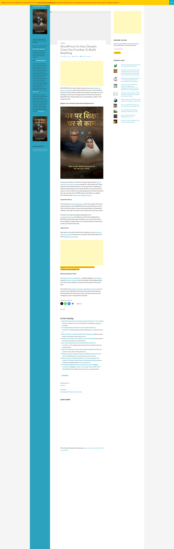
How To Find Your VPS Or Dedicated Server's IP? (128, 116)
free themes (98, 278)
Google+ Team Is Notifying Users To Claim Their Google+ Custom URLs (131, 100)
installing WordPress (76, 204)
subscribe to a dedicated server (82, 195)
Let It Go (64, 384)
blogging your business (71, 236)
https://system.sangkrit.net (39, 49)
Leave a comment (86, 56)
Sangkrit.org (41, 111)
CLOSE (171, 2)
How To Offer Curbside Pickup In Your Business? (77, 334)
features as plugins (72, 280)
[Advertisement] (81, 73)
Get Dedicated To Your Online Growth (71, 391)
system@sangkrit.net (66, 217)
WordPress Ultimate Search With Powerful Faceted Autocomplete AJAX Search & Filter (130, 94)
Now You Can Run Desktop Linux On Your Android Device (130, 121)
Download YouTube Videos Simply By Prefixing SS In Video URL (130, 65)
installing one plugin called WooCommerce (83, 289)
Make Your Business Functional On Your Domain (77, 338)
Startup (62, 43)
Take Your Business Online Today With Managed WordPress (81, 349)
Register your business (9, 2)
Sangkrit (76, 56)
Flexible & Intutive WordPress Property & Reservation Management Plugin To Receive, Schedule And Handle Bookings (130, 87)
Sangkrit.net (35, 91)
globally (18, 2)
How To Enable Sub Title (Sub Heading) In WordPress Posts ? (129, 110)
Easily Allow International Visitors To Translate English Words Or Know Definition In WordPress (130, 79)
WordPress (65, 375)
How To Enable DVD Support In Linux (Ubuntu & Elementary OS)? (130, 105)
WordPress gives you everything (70, 278)
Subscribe (117, 52)
